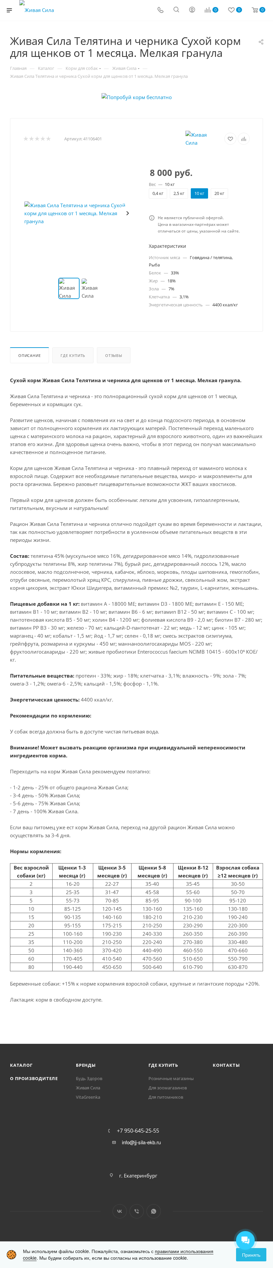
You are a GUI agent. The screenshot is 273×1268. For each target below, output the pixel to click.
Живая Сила (88, 1088)
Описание (29, 355)
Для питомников (165, 1097)
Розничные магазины (171, 1078)
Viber (137, 1211)
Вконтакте (120, 1211)
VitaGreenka (88, 1097)
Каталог (21, 1065)
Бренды (86, 1065)
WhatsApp (153, 1211)
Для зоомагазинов (167, 1088)
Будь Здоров (89, 1078)
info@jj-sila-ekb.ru (141, 1142)
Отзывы (113, 355)
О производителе (34, 1078)
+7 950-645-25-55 (138, 1130)
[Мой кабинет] (192, 10)
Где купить (73, 355)
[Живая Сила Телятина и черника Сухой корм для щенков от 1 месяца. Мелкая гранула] (80, 213)
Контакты (226, 1065)
